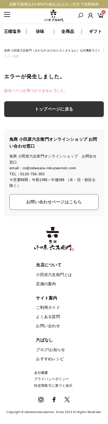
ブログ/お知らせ (50, 349)
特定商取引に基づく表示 (53, 386)
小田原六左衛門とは (54, 274)
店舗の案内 (46, 284)
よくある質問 (48, 316)
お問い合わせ (48, 326)
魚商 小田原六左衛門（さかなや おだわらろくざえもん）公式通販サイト (52, 50)
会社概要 (41, 373)
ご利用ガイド (48, 307)
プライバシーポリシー (51, 379)
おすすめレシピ (50, 359)
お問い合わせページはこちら (54, 202)
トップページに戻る (54, 109)
